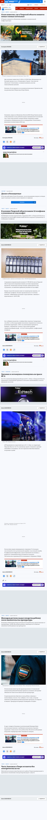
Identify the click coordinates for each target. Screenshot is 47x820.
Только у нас (15, 8)
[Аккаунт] (45, 1)
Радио (30, 4)
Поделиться (42, 45)
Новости (3, 368)
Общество (19, 124)
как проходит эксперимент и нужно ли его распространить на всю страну (28, 129)
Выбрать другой (8, 9)
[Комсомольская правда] (11, 1)
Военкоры (22, 8)
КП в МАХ (37, 8)
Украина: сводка (30, 8)
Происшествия (8, 368)
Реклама (36, 4)
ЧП (5, 577)
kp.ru (42, 136)
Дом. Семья (3, 189)
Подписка (43, 4)
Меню (2, 1)
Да (3, 9)
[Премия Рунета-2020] (19, 1)
